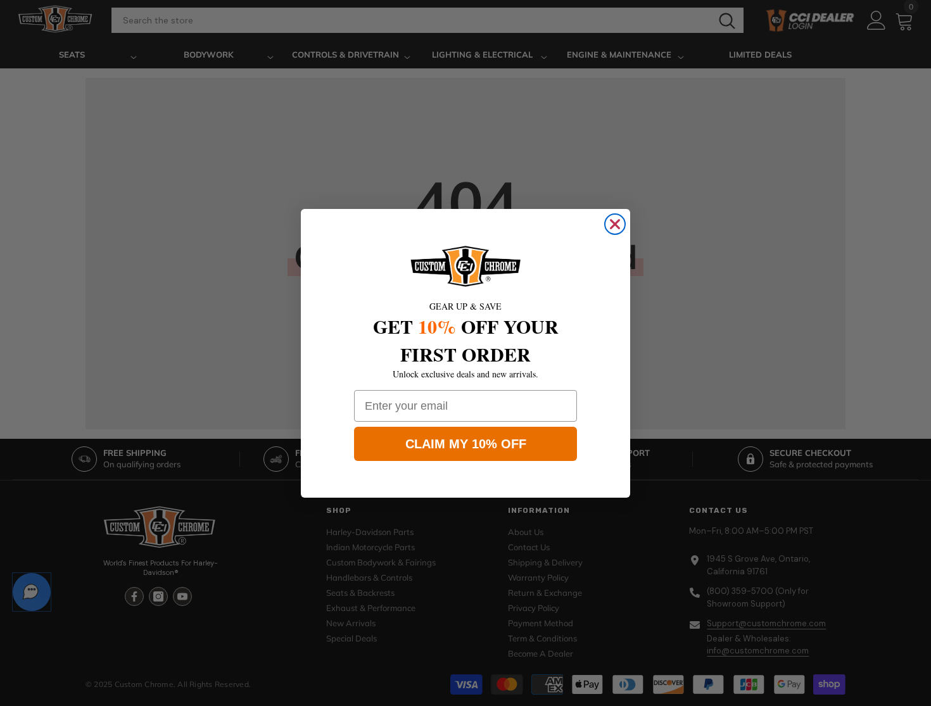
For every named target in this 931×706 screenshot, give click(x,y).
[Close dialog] (615, 224)
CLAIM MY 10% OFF (465, 444)
